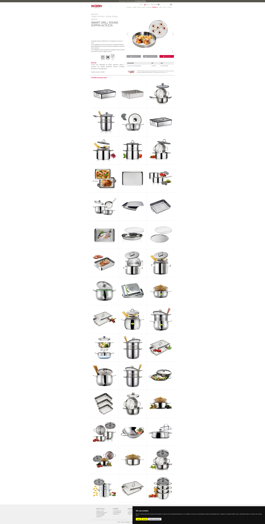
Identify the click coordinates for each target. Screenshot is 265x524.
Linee (160, 7)
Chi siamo (128, 7)
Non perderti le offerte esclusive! (132, 1)
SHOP (147, 4)
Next (173, 34)
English (152, 4)
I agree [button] (138, 519)
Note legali (127, 522)
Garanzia (130, 514)
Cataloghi (148, 7)
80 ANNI (135, 7)
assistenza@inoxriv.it (132, 512)
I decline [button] (145, 519)
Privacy (122, 522)
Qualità (143, 7)
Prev (127, 34)
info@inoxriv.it (116, 514)
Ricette (164, 7)
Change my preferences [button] (154, 519)
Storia (139, 7)
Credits (118, 522)
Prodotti (154, 7)
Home (141, 4)
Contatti (169, 7)
